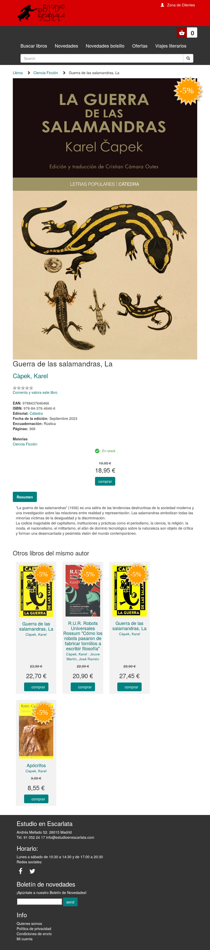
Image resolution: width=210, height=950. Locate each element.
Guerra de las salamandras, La (36, 626)
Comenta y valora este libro (35, 392)
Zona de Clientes (181, 4)
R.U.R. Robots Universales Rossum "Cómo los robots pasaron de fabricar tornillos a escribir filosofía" (82, 636)
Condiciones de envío (34, 933)
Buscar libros (33, 45)
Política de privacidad (34, 928)
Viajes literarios (170, 45)
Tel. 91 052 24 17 (31, 837)
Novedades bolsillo (105, 45)
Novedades (66, 45)
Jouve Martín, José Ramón (83, 657)
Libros (18, 72)
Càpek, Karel (36, 634)
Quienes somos (29, 923)
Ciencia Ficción (46, 72)
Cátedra (36, 413)
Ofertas (140, 45)
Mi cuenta (25, 938)
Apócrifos (36, 765)
